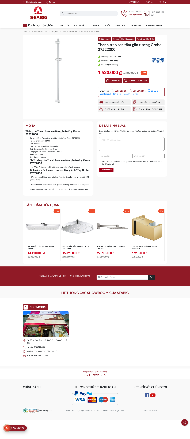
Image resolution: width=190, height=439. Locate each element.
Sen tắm (48, 31)
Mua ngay (115, 81)
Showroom (136, 25)
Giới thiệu (64, 25)
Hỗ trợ (162, 2)
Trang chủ (26, 31)
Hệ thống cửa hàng (32, 2)
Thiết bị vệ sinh (37, 31)
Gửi (151, 277)
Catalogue (121, 25)
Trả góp (50, 2)
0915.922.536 (39, 347)
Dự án (96, 25)
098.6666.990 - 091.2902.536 (46, 351)
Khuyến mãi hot (81, 25)
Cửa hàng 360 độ (154, 25)
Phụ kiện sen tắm (58, 31)
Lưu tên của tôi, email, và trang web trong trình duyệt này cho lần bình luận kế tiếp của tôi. (132, 163)
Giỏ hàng (149, 2)
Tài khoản (134, 2)
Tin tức (107, 25)
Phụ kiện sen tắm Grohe (145, 39)
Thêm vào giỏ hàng (138, 81)
